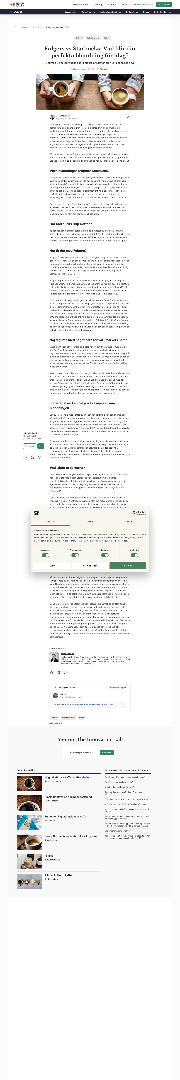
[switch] (75, 555)
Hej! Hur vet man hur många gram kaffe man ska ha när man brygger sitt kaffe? (127, 817)
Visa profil (29, 446)
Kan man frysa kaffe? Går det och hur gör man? (125, 804)
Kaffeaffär (79, 38)
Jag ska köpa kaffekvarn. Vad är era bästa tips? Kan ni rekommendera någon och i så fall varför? (127, 837)
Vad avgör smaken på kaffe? (117, 831)
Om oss (125, 4)
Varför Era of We (80, 4)
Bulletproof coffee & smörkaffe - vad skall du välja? (127, 799)
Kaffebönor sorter (93, 38)
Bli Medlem (164, 4)
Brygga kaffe (70, 12)
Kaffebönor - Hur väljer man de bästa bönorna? (125, 777)
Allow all (128, 566)
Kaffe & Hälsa (132, 12)
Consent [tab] (50, 521)
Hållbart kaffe (160, 12)
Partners (111, 4)
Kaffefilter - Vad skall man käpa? (119, 782)
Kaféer (146, 12)
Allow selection (90, 566)
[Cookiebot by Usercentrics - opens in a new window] (134, 513)
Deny (52, 566)
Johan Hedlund (67, 653)
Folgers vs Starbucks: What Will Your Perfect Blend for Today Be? (84, 704)
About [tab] (129, 521)
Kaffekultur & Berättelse (110, 12)
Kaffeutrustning (88, 12)
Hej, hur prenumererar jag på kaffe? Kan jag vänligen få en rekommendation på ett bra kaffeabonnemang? (127, 824)
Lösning (98, 4)
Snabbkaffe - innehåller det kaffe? (119, 787)
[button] (24, 11)
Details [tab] (90, 521)
